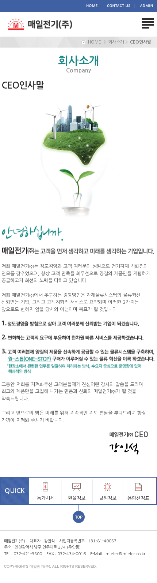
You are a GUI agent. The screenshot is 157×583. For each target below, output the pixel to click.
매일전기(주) (39, 26)
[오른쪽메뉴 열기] (148, 23)
